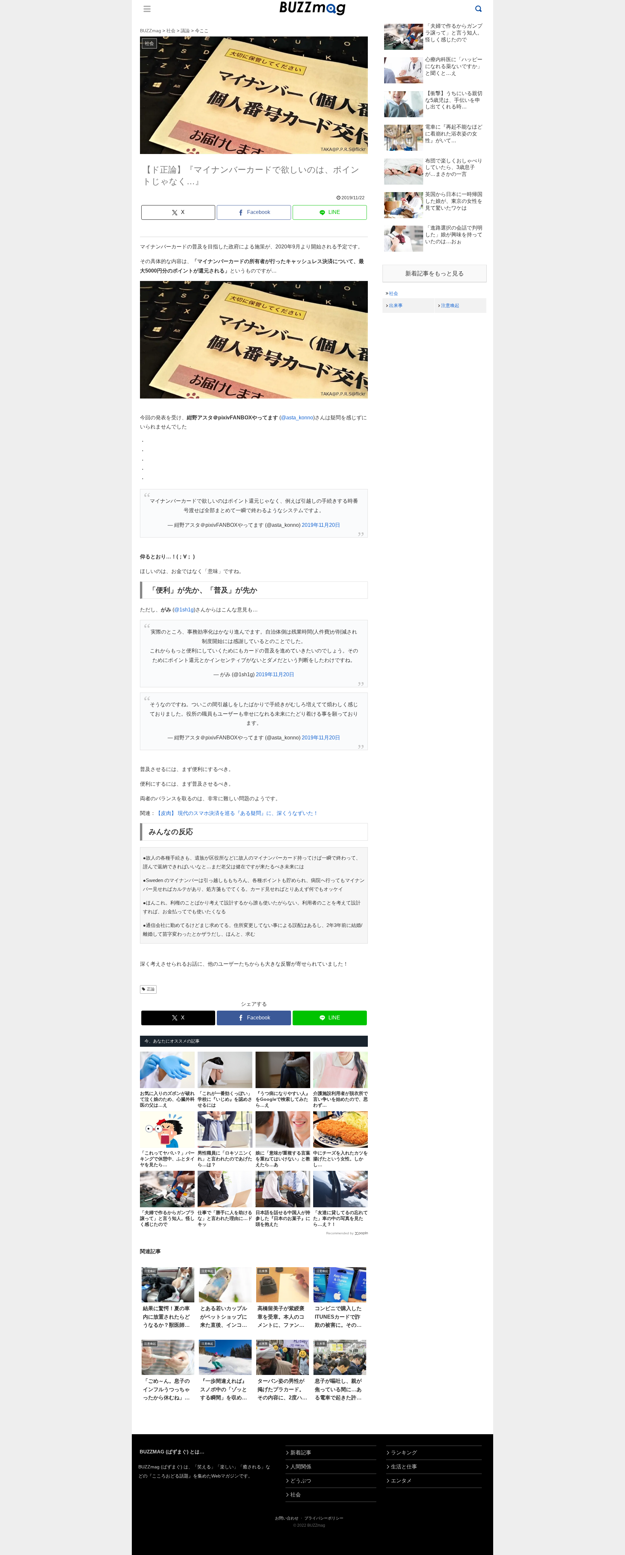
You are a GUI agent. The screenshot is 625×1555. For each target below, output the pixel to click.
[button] (36, 1203)
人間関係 (300, 1466)
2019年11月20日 (321, 525)
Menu (147, 9)
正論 (151, 989)
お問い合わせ (287, 1518)
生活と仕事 (404, 1466)
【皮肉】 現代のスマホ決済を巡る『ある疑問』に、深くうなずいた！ (237, 813)
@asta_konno (297, 417)
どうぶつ (300, 1480)
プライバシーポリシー (323, 1518)
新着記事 (300, 1452)
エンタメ (401, 1480)
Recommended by (340, 1233)
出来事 (396, 305)
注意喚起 (450, 305)
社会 (393, 293)
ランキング (404, 1452)
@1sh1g (184, 609)
